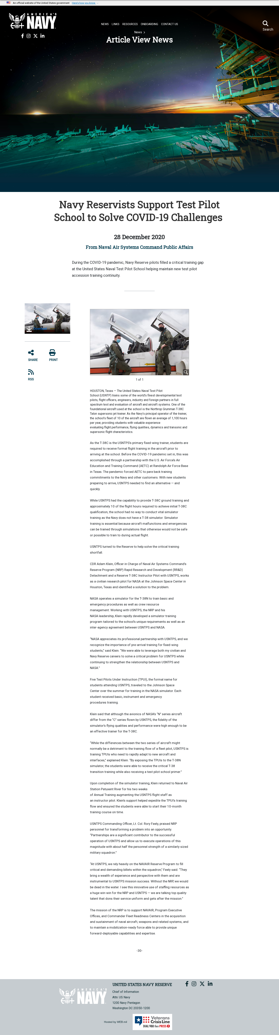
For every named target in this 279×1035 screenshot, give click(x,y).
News (138, 32)
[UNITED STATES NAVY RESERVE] (32, 21)
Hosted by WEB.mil (115, 1021)
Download (40, 328)
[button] (85, 3)
